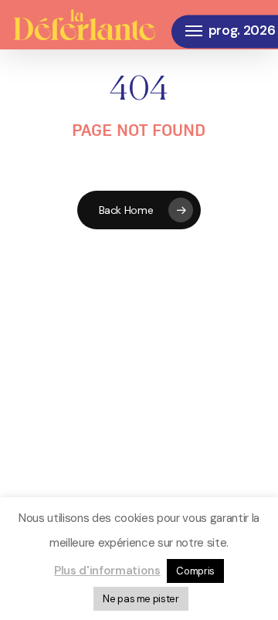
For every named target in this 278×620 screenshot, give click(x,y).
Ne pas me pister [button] (141, 598)
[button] (193, 31)
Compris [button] (195, 571)
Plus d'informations (107, 570)
